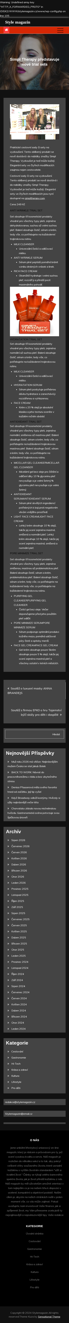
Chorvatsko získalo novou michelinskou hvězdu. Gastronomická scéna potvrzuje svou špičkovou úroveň (33, 813)
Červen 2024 (19, 998)
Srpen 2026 (18, 840)
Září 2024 (17, 980)
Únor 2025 (17, 949)
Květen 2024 (19, 1004)
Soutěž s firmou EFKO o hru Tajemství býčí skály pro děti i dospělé (36, 712)
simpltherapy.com (35, 198)
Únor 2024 (17, 1022)
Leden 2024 (18, 1028)
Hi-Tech (16, 1063)
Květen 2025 (19, 931)
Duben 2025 (18, 937)
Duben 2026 (18, 864)
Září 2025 (17, 907)
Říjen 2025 (17, 901)
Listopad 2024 (19, 967)
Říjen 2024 (17, 974)
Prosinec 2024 (19, 961)
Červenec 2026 (20, 846)
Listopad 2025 (19, 894)
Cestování (17, 1051)
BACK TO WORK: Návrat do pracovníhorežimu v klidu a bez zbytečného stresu (32, 777)
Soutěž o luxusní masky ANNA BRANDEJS (30, 691)
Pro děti (15, 1088)
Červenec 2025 (20, 919)
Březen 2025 (19, 943)
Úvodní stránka (34, 1233)
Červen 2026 (19, 852)
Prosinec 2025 (19, 888)
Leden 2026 (18, 882)
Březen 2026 (19, 870)
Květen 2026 (19, 858)
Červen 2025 (19, 925)
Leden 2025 (18, 955)
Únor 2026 (17, 876)
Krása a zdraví (19, 1069)
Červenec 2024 (20, 992)
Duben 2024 (18, 1010)
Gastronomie (18, 1057)
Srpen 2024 (18, 986)
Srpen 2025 (18, 913)
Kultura (15, 1075)
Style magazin (17, 22)
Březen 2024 (19, 1016)
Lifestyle (16, 1081)
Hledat (56, 734)
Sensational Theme (49, 1316)
